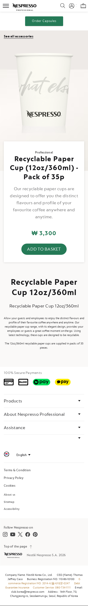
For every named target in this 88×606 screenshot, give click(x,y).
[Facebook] (27, 534)
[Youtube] (12, 534)
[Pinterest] (35, 534)
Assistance (14, 428)
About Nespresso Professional (34, 414)
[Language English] (23, 455)
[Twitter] (20, 534)
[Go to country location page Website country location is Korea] (6, 454)
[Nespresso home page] (13, 555)
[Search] (60, 6)
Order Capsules (44, 21)
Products (13, 401)
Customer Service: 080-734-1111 (52, 587)
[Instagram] (5, 534)
